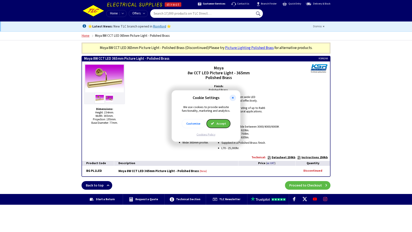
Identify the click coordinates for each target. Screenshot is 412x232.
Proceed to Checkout (305, 185)
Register (282, 15)
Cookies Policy (206, 134)
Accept (221, 123)
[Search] (258, 13)
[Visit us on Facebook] (294, 199)
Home (114, 13)
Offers (136, 13)
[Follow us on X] (304, 199)
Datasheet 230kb (283, 157)
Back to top (95, 185)
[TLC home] (93, 10)
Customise (193, 123)
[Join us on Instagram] (325, 199)
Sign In (285, 12)
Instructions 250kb (314, 157)
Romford (159, 26)
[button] (233, 98)
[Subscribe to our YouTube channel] (315, 199)
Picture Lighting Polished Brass (249, 47)
